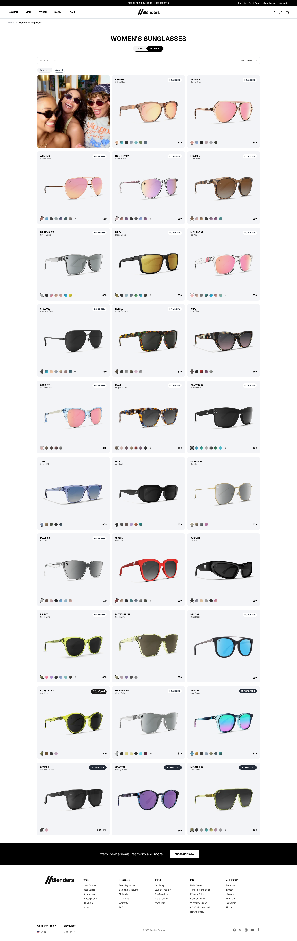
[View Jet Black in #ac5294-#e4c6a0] (215, 600)
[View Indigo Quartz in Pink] (121, 448)
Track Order (254, 3)
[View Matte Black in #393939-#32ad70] (215, 448)
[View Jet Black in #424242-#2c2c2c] (148, 493)
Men (140, 48)
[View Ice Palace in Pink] (223, 264)
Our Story (159, 885)
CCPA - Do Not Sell (200, 907)
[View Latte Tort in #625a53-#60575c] (223, 340)
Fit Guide (123, 894)
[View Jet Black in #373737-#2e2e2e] (223, 569)
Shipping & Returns (128, 889)
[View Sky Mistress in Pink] (73, 417)
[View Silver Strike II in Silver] (148, 722)
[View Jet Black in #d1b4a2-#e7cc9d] (201, 600)
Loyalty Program (163, 889)
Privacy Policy (197, 894)
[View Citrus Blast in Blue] (131, 142)
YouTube (230, 898)
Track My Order (127, 885)
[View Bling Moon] (223, 647)
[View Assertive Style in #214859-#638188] (70, 371)
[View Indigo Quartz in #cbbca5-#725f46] (131, 448)
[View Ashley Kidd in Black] (51, 218)
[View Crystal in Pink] (70, 600)
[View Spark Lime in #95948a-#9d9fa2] (201, 830)
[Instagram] (246, 930)
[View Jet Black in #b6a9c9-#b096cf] (131, 524)
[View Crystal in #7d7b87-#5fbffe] (60, 600)
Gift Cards (124, 898)
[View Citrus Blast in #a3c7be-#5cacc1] (136, 142)
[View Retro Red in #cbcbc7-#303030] (140, 600)
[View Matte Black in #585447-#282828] (145, 295)
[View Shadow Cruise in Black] (73, 799)
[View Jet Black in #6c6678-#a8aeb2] (196, 600)
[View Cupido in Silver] (223, 493)
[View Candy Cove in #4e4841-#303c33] (215, 142)
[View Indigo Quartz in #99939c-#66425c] (140, 448)
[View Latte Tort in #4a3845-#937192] (206, 371)
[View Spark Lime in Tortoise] (126, 677)
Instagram (231, 903)
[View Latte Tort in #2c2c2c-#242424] (196, 371)
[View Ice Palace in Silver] (201, 295)
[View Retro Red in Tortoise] (121, 600)
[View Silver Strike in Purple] (65, 295)
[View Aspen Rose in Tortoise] (126, 218)
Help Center (196, 885)
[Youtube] (252, 930)
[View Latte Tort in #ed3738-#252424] (201, 371)
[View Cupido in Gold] (196, 524)
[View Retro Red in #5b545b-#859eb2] (136, 600)
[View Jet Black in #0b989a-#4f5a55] (140, 524)
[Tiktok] (258, 930)
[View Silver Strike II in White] (131, 753)
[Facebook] (234, 930)
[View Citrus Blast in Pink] (148, 111)
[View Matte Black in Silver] (131, 295)
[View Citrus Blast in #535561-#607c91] (145, 142)
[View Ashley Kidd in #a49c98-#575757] (70, 218)
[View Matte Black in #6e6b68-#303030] (211, 448)
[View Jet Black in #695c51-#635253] (126, 524)
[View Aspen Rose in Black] (136, 218)
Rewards (242, 3)
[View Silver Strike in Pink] (51, 295)
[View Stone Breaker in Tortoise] (148, 340)
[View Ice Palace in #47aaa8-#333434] (206, 295)
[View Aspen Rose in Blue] (140, 218)
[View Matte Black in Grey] (126, 295)
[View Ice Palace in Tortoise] (211, 295)
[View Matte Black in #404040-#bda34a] (148, 264)
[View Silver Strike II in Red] (145, 753)
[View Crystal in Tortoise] (46, 600)
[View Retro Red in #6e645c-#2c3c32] (145, 600)
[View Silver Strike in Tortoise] (56, 295)
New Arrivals (89, 885)
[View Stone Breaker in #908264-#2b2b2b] (131, 371)
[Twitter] (240, 930)
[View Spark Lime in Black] (56, 677)
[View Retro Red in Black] (126, 600)
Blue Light (88, 903)
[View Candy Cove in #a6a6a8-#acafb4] (211, 142)
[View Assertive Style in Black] (73, 340)
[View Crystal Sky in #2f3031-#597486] (60, 524)
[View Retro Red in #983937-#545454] (148, 569)
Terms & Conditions (200, 889)
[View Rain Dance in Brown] (196, 753)
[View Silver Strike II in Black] (121, 753)
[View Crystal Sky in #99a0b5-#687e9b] (73, 493)
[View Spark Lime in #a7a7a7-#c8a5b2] (121, 677)
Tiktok (229, 907)
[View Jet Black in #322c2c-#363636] (211, 600)
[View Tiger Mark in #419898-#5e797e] (220, 218)
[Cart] (287, 12)
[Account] (280, 12)
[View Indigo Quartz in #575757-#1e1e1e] (145, 448)
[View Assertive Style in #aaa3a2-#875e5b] (65, 371)
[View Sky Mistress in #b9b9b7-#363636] (60, 448)
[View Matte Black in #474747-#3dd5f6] (140, 295)
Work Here (160, 903)
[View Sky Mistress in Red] (56, 448)
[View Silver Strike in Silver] (73, 264)
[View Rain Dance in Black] (201, 753)
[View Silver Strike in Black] (46, 295)
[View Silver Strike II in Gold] (126, 753)
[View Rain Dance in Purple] (223, 722)
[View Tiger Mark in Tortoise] (223, 187)
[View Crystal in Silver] (73, 569)
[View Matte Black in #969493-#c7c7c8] (206, 448)
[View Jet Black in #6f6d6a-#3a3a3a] (121, 524)
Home (11, 22)
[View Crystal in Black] (56, 600)
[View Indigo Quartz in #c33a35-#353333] (136, 448)
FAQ (121, 907)
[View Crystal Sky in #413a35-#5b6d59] (51, 524)
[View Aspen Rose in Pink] (148, 187)
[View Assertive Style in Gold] (51, 371)
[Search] (273, 12)
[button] (249, 60)
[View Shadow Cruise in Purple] (46, 830)
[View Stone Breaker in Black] (121, 371)
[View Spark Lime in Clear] (56, 753)
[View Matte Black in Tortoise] (201, 448)
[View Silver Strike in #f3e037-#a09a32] (70, 295)
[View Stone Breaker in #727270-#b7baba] (126, 371)
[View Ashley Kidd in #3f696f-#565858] (65, 218)
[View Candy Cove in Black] (201, 142)
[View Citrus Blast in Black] (126, 142)
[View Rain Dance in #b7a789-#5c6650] (211, 753)
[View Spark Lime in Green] (73, 646)
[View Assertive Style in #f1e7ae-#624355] (60, 371)
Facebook (231, 885)
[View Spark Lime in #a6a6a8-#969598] (220, 830)
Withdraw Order (198, 903)
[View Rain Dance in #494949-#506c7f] (215, 753)
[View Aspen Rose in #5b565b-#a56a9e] (145, 218)
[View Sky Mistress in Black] (46, 448)
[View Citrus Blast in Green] (140, 142)
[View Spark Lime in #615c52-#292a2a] (70, 677)
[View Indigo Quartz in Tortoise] (148, 417)
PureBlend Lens (162, 894)
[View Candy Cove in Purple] (196, 142)
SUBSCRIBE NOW (184, 854)
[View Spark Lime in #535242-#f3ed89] (211, 830)
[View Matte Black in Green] (136, 295)
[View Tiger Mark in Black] (206, 218)
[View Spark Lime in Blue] (60, 677)
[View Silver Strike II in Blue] (140, 753)
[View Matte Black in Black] (121, 295)
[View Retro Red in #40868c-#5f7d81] (131, 600)
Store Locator (269, 3)
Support (283, 3)
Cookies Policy (197, 898)
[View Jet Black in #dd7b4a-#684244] (136, 524)
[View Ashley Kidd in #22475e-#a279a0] (60, 218)
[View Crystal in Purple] (51, 600)
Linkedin (230, 894)
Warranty (123, 903)
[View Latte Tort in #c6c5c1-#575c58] (211, 371)
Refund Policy (197, 911)
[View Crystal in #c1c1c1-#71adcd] (65, 600)
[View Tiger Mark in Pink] (196, 218)
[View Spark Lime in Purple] (215, 830)
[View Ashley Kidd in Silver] (46, 218)
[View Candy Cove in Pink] (223, 111)
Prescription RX (91, 898)
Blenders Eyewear (158, 930)
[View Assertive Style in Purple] (46, 371)
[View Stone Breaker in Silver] (140, 371)
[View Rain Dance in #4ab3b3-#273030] (220, 753)
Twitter (229, 889)
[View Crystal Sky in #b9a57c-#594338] (46, 524)
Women (154, 48)
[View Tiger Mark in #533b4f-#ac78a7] (215, 218)
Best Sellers (89, 889)
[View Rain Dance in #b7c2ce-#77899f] (206, 753)
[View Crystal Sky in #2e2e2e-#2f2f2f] (56, 524)
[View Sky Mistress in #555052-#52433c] (51, 448)
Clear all (59, 70)
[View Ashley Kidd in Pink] (73, 187)
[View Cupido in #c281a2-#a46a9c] (206, 524)
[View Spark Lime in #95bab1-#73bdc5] (65, 677)
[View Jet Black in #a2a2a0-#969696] (206, 600)
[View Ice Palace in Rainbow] (220, 295)
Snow (86, 907)
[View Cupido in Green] (201, 524)
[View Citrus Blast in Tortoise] (121, 142)
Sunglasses (89, 894)
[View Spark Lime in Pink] (46, 677)
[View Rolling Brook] (148, 800)
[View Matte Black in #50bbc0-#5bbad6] (220, 448)
